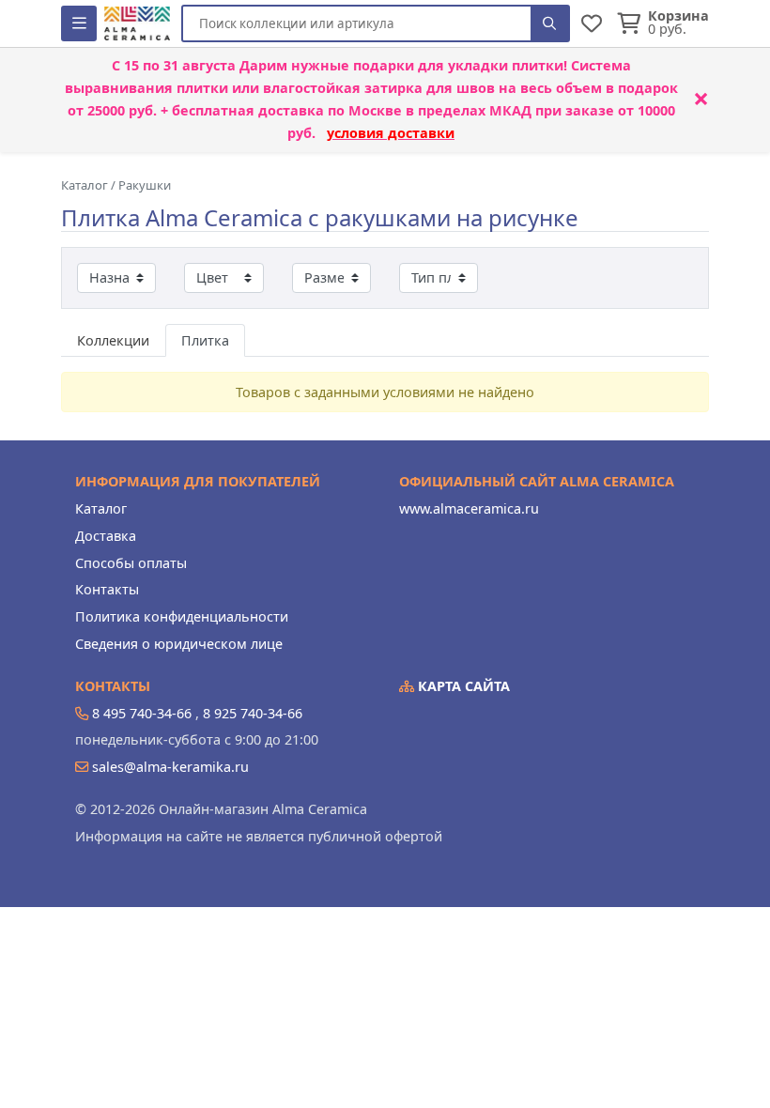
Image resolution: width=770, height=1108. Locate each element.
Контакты (107, 589)
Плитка (205, 340)
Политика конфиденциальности (181, 616)
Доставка (105, 536)
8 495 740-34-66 (142, 713)
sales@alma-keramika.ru (170, 767)
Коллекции (113, 340)
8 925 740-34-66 (252, 713)
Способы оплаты (131, 563)
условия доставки (390, 133)
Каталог (101, 508)
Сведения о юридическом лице (179, 644)
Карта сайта (462, 686)
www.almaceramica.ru (469, 508)
